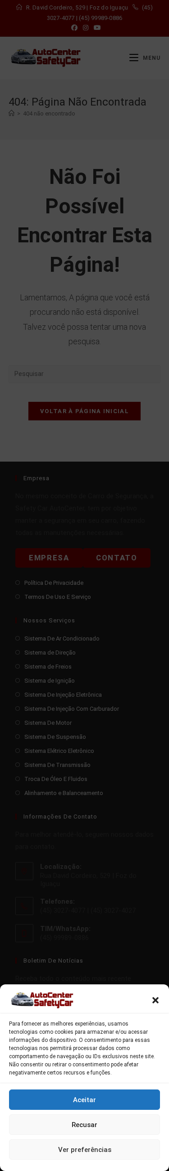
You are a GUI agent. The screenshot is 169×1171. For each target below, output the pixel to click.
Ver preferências (84, 1150)
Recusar (84, 1125)
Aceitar (84, 1100)
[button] (155, 1000)
